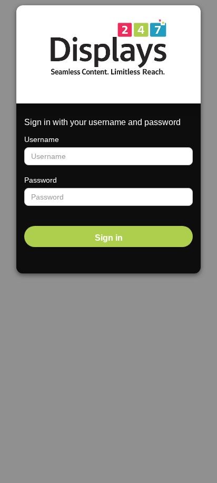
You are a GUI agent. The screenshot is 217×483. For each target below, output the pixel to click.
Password (40, 180)
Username (41, 139)
